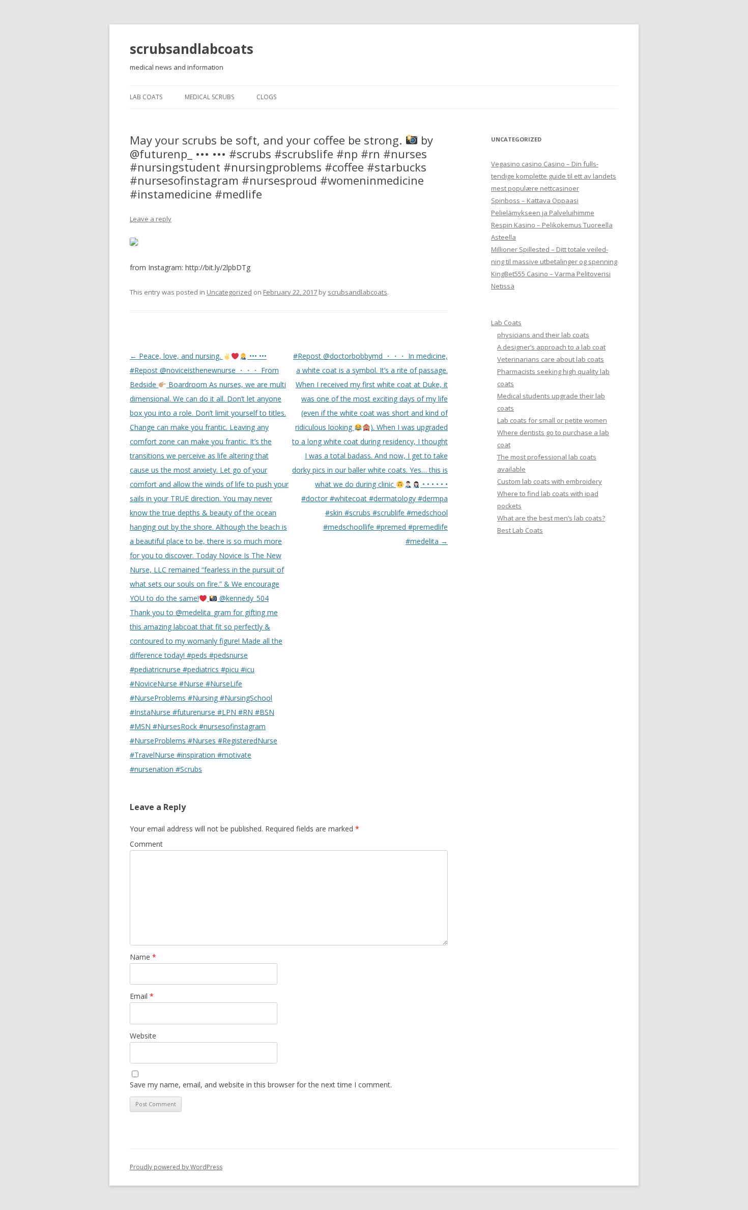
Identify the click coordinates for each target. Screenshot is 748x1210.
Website (143, 1036)
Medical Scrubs (209, 97)
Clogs (266, 97)
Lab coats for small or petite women (552, 420)
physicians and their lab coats (543, 334)
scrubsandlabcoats (191, 49)
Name (143, 957)
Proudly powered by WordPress (176, 1167)
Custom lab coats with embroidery (549, 481)
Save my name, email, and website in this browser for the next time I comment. (261, 1084)
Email (142, 996)
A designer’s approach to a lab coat (551, 347)
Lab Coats (146, 97)
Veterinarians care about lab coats (550, 359)
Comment (146, 844)
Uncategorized (229, 292)
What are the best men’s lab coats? (551, 518)
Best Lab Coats (520, 530)
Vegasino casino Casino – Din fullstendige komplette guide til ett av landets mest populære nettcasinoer (553, 176)
